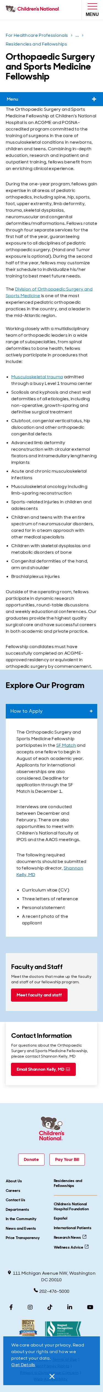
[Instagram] (30, 1307)
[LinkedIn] (69, 1307)
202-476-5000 (54, 1291)
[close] (51, 1376)
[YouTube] (90, 1307)
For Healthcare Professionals (37, 35)
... (78, 36)
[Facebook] (11, 1307)
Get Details (23, 1365)
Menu (12, 99)
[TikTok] (50, 1307)
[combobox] (51, 711)
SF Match (66, 745)
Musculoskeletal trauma (37, 377)
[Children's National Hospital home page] (34, 10)
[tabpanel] (51, 827)
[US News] (28, 1329)
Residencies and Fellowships (36, 44)
